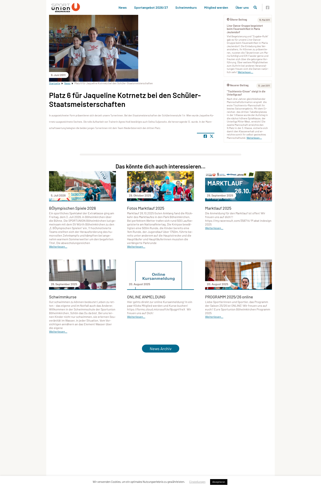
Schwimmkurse (63, 296)
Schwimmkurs (186, 7)
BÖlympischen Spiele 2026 (72, 208)
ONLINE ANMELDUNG (146, 296)
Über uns (242, 7)
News (123, 7)
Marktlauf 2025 (218, 208)
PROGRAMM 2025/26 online (229, 296)
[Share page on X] (211, 136)
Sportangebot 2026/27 (151, 7)
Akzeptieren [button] (218, 481)
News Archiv (160, 348)
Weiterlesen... (245, 72)
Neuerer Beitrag (239, 85)
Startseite (54, 83)
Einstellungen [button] (197, 481)
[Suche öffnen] (255, 7)
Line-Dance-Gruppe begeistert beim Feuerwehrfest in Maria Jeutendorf (245, 29)
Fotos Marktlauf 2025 (145, 208)
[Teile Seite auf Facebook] (205, 136)
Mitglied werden (216, 7)
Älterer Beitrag (238, 19)
